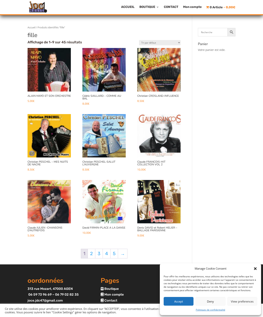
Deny (210, 301)
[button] (255, 269)
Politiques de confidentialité (210, 309)
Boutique (111, 289)
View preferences (242, 301)
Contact (110, 300)
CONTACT (171, 7)
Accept (178, 301)
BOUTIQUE (147, 7)
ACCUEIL (128, 7)
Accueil (31, 27)
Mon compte (192, 7)
